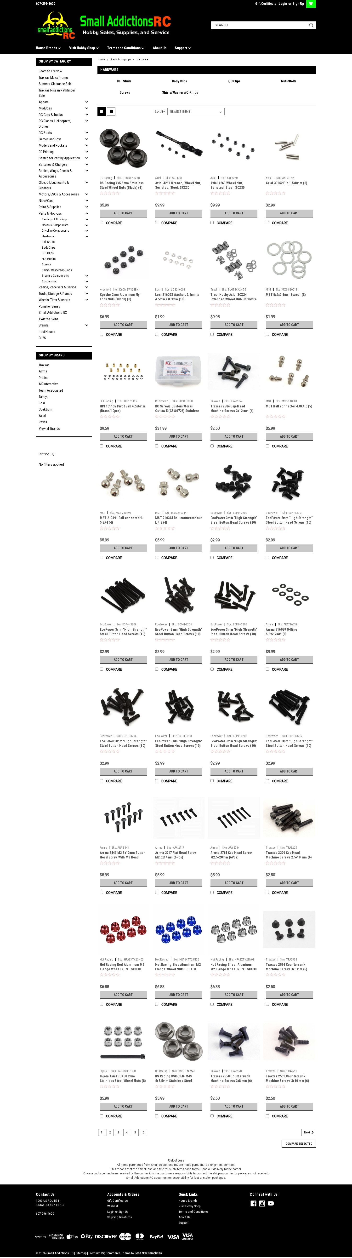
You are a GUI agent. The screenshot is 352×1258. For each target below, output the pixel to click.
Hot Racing (107, 959)
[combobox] (263, 25)
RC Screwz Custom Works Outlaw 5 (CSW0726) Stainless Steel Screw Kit (177, 410)
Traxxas (44, 365)
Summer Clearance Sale (55, 84)
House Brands (47, 48)
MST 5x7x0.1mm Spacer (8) (286, 295)
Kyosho (104, 289)
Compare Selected (298, 1143)
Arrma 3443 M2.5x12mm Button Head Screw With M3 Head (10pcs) (123, 857)
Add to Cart (123, 213)
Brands (43, 325)
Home (101, 59)
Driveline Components (55, 230)
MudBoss (45, 108)
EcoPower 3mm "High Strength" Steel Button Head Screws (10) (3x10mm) (178, 745)
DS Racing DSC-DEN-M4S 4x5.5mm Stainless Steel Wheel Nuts (173, 1080)
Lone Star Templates (148, 1253)
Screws (46, 264)
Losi (42, 403)
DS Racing (106, 178)
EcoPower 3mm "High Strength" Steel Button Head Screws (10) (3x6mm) (289, 522)
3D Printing (46, 152)
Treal (213, 289)
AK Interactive (48, 384)
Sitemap (81, 1253)
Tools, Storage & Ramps (55, 294)
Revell (43, 422)
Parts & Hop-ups (50, 213)
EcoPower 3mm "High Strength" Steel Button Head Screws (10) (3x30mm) (123, 634)
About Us (159, 48)
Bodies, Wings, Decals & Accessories (55, 173)
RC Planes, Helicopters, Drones (55, 124)
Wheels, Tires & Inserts (54, 300)
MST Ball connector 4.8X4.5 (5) (289, 406)
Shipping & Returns (119, 1217)
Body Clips (48, 247)
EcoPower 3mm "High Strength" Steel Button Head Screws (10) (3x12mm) (123, 745)
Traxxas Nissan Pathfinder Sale (57, 93)
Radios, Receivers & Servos (57, 287)
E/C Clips (48, 253)
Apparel (44, 102)
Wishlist (112, 1206)
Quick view (123, 170)
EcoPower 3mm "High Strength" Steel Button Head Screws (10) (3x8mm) (233, 745)
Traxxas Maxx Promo (53, 77)
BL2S (42, 338)
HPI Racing (107, 401)
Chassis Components (55, 225)
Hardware (48, 236)
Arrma (43, 371)
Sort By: (160, 111)
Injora (103, 1071)
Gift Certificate (265, 4)
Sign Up (298, 4)
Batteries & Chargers (53, 164)
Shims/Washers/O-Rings (57, 270)
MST (268, 289)
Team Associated (51, 390)
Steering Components (55, 275)
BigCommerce (110, 1253)
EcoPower (216, 513)
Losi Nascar (47, 332)
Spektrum (45, 409)
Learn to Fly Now (50, 71)
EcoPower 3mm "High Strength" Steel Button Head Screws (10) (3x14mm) (233, 634)
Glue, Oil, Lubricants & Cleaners (54, 185)
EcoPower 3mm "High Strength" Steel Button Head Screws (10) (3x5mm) (233, 522)
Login (283, 4)
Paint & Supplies (50, 207)
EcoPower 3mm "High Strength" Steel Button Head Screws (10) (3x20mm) (289, 745)
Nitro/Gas (46, 201)
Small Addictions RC (53, 312)
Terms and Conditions (124, 48)
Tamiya (43, 397)
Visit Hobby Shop (82, 48)
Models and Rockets (53, 145)
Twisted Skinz (48, 319)
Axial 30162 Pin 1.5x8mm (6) (286, 183)
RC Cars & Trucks (51, 115)
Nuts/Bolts (49, 259)
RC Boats (45, 133)
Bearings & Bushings (55, 219)
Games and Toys (50, 139)
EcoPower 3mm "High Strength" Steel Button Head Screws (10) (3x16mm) (178, 634)
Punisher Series (49, 306)
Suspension (49, 281)
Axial (42, 416)
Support (181, 48)
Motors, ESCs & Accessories (59, 194)
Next (307, 1132)
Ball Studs (48, 242)
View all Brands (49, 428)
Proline (43, 378)
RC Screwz (161, 401)
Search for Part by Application (59, 158)
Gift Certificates (117, 1200)
